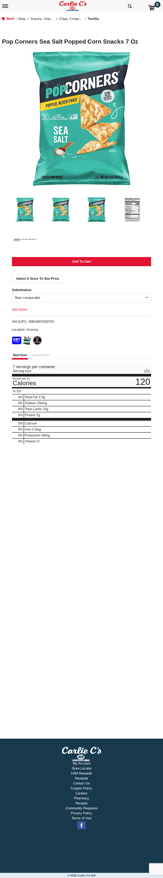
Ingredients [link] (41, 355)
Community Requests (82, 808)
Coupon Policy (81, 788)
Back (10, 19)
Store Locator (82, 768)
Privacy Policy (81, 813)
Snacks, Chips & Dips (46, 19)
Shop (21, 19)
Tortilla (93, 19)
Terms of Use (81, 818)
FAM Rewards (81, 773)
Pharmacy (81, 798)
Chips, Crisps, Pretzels (76, 19)
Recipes (82, 803)
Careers (81, 793)
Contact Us (81, 783)
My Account (81, 763)
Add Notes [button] (19, 309)
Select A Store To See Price (37, 279)
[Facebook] (81, 825)
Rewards (81, 778)
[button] (25, 210)
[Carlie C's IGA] (73, 5)
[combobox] (81, 297)
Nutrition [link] (20, 355)
